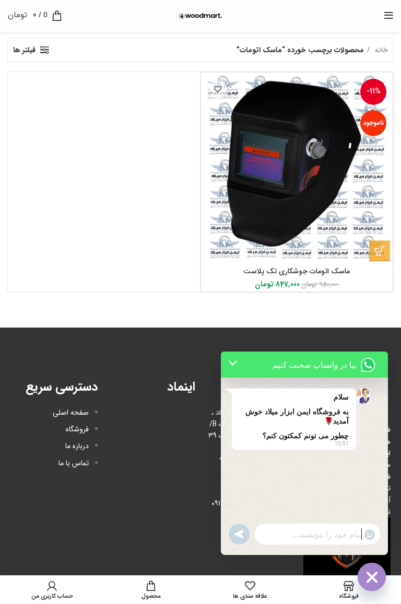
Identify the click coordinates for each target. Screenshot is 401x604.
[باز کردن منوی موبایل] (388, 15)
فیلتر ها (24, 50)
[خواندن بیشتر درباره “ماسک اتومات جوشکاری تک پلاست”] (379, 250)
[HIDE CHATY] (372, 577)
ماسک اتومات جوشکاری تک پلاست (296, 271)
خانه (380, 50)
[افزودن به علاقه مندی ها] (218, 89)
